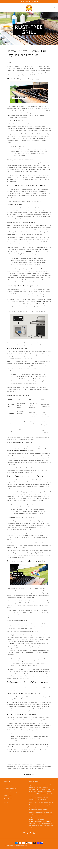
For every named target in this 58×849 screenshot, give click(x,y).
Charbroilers (9, 845)
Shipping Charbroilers (9, 798)
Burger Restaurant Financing (11, 788)
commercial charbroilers (17, 277)
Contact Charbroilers (9, 795)
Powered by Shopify (16, 845)
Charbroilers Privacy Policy (10, 792)
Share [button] (10, 62)
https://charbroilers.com (36, 768)
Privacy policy (24, 845)
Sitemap (6, 802)
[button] (3, 7)
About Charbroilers (8, 785)
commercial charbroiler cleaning (16, 450)
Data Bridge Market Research (30, 171)
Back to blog (30, 774)
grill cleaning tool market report (29, 254)
